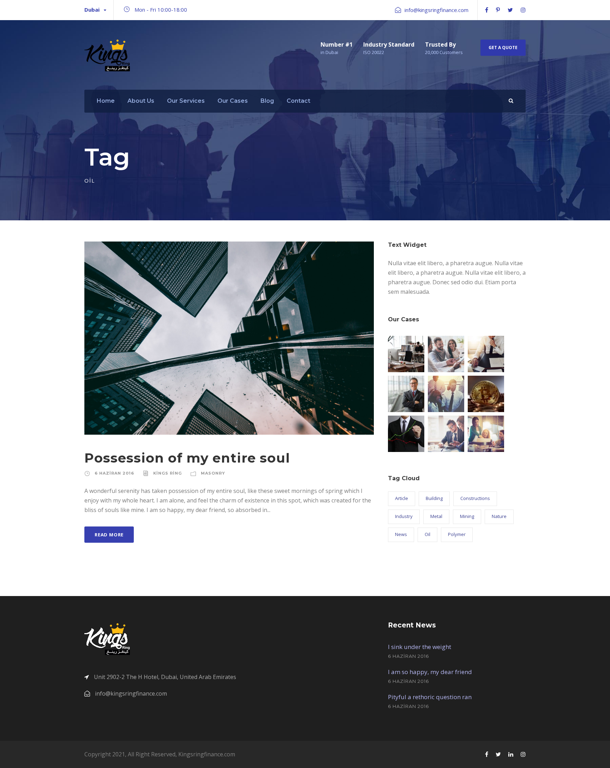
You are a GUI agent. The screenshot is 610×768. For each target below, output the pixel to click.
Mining (467, 516)
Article (401, 498)
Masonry (213, 473)
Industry (404, 516)
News (401, 534)
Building (434, 498)
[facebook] (486, 10)
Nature (499, 516)
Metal (436, 516)
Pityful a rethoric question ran (430, 697)
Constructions (475, 498)
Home (106, 100)
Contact (298, 100)
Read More (109, 534)
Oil (427, 534)
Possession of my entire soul (187, 458)
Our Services (186, 100)
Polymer (457, 534)
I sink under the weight (419, 647)
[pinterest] (498, 10)
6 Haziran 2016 (114, 473)
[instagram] (523, 10)
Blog (267, 100)
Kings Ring (167, 473)
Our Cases (232, 100)
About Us (140, 100)
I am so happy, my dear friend (430, 672)
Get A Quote (503, 47)
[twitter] (510, 10)
